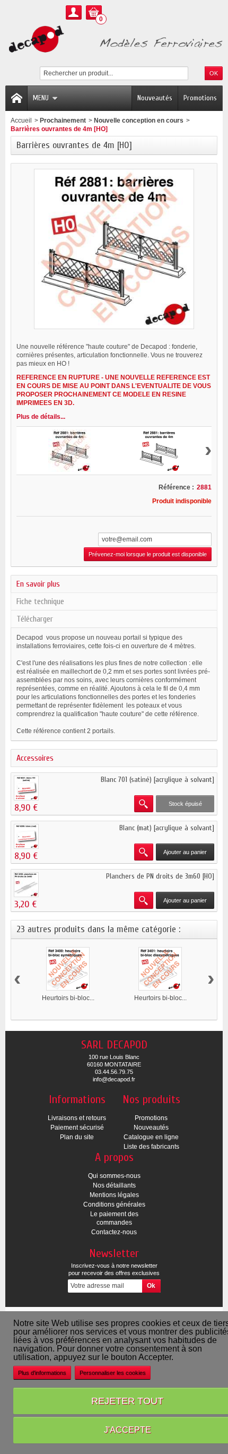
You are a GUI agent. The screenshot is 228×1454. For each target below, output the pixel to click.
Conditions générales (114, 1204)
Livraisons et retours (77, 1118)
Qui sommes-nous (114, 1176)
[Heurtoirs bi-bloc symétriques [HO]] (68, 969)
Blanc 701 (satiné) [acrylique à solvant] (157, 779)
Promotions (200, 97)
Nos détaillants (114, 1185)
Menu (41, 97)
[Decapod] (114, 40)
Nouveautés (154, 97)
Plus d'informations (42, 1373)
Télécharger (34, 619)
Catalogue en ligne (151, 1137)
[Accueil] (16, 98)
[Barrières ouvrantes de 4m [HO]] (69, 450)
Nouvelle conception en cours (138, 120)
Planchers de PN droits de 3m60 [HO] (160, 876)
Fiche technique (40, 601)
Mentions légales (114, 1195)
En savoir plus (38, 584)
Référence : (176, 487)
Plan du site (77, 1137)
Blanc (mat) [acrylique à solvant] (166, 827)
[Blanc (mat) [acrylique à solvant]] (26, 836)
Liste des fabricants (151, 1146)
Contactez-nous (114, 1232)
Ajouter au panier (185, 852)
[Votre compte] (73, 12)
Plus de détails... (40, 416)
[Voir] (143, 803)
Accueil (21, 120)
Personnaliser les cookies (113, 1373)
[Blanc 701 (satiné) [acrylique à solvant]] (26, 788)
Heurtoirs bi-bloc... (68, 998)
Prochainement (63, 120)
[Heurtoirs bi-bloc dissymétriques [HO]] (160, 969)
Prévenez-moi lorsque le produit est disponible (148, 554)
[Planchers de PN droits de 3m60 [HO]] (26, 884)
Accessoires (35, 758)
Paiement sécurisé (77, 1127)
